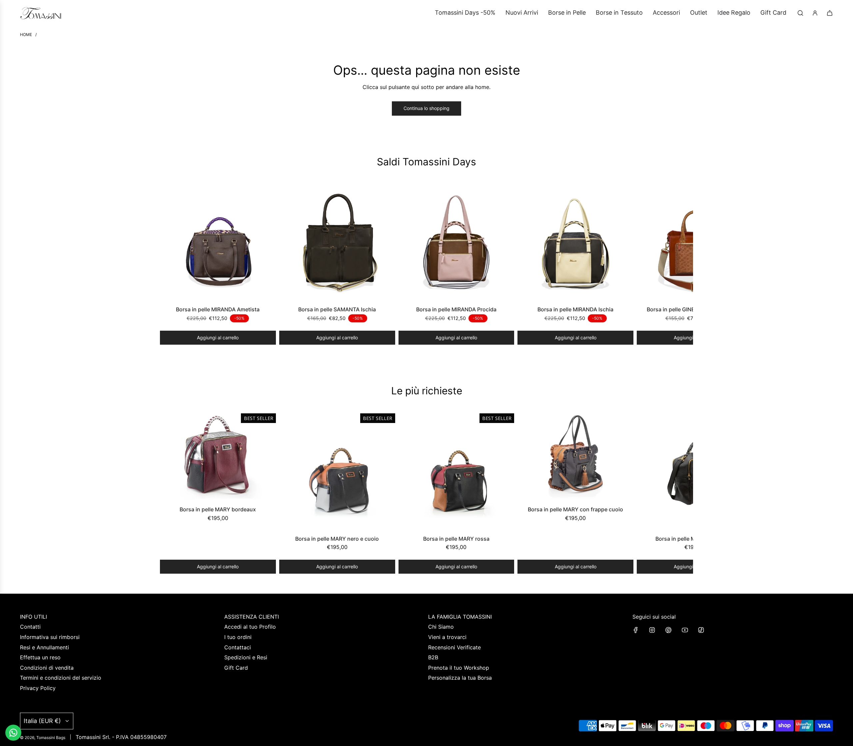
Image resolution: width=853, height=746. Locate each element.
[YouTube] (684, 630)
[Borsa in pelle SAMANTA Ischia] (337, 242)
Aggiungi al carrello (218, 337)
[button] (167, 264)
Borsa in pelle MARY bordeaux (218, 509)
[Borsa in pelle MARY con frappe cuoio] (575, 456)
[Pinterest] (668, 630)
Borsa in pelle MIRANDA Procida (456, 309)
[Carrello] (829, 13)
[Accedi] (815, 13)
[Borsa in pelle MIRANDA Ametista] (218, 242)
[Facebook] (635, 630)
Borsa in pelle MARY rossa (456, 538)
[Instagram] (652, 630)
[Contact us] (13, 733)
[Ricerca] (800, 13)
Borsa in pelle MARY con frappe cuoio (575, 509)
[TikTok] (701, 630)
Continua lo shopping (426, 108)
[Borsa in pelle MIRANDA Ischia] (575, 242)
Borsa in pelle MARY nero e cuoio (337, 538)
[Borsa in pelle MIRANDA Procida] (456, 242)
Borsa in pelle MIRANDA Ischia (575, 309)
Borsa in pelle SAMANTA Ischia (337, 309)
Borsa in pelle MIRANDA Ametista (218, 309)
